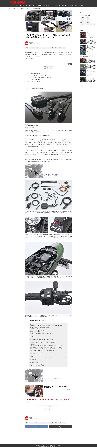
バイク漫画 (82, 17)
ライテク (88, 19)
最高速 (88, 22)
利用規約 (38, 445)
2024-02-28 (31, 42)
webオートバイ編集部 (33, 43)
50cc (94, 24)
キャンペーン (83, 19)
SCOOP (81, 15)
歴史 (89, 15)
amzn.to (45, 177)
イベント (88, 17)
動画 (86, 15)
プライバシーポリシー (45, 445)
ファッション (83, 24)
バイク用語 (89, 24)
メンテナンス (83, 22)
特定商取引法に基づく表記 (55, 445)
